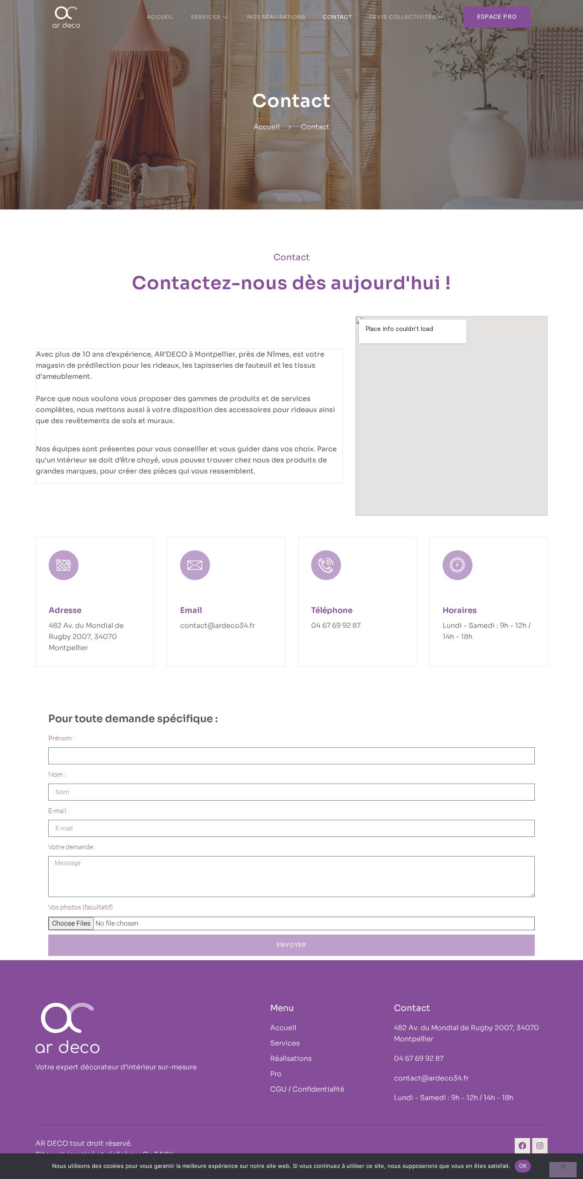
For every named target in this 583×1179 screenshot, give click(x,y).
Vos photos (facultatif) (80, 907)
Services (205, 17)
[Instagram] (540, 1145)
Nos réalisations (276, 17)
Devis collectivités (402, 17)
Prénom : (61, 738)
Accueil (160, 17)
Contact (337, 17)
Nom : (57, 774)
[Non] (563, 1169)
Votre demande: (71, 846)
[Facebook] (522, 1145)
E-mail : (59, 810)
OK (523, 1165)
